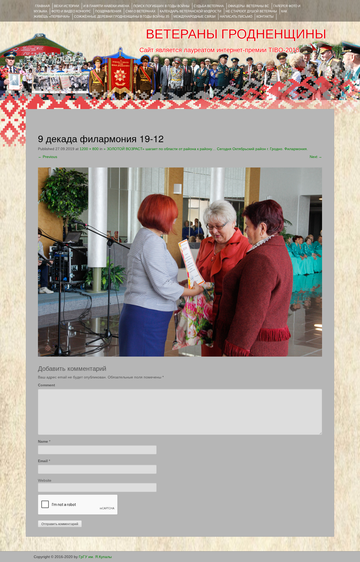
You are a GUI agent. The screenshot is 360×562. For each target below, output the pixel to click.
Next (316, 157)
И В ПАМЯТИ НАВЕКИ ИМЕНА (106, 6)
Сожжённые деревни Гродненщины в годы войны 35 (121, 16)
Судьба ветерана (209, 6)
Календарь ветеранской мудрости (190, 11)
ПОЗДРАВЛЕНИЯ (108, 11)
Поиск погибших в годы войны (161, 6)
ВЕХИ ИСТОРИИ (66, 6)
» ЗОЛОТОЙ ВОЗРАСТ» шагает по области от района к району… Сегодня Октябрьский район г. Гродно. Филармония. (206, 149)
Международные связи (194, 16)
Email (43, 461)
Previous (47, 157)
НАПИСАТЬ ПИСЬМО (236, 16)
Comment (46, 385)
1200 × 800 (89, 149)
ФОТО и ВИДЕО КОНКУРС (71, 11)
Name (43, 441)
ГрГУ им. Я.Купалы (95, 557)
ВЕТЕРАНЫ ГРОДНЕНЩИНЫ (236, 34)
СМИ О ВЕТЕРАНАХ (140, 11)
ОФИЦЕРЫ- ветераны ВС (248, 6)
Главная (42, 6)
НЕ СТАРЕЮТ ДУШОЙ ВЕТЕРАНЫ (251, 11)
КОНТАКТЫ (265, 16)
